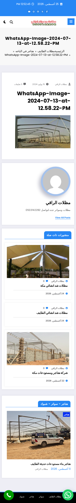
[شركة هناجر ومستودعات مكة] (38, 348)
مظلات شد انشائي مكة (54, 286)
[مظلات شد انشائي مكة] (38, 261)
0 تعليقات (18, 84)
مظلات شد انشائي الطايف (52, 313)
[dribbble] (38, 11)
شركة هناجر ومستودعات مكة (50, 373)
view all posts (62, 217)
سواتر (41, 496)
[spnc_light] (4, 22)
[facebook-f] (47, 11)
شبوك (21, 496)
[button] (67, 494)
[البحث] (11, 22)
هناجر (65, 414)
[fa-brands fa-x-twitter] (42, 11)
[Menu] (71, 21)
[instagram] (33, 11)
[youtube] (29, 11)
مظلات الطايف (55, 496)
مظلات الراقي (61, 84)
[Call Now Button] (9, 495)
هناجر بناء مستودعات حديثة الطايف (49, 464)
